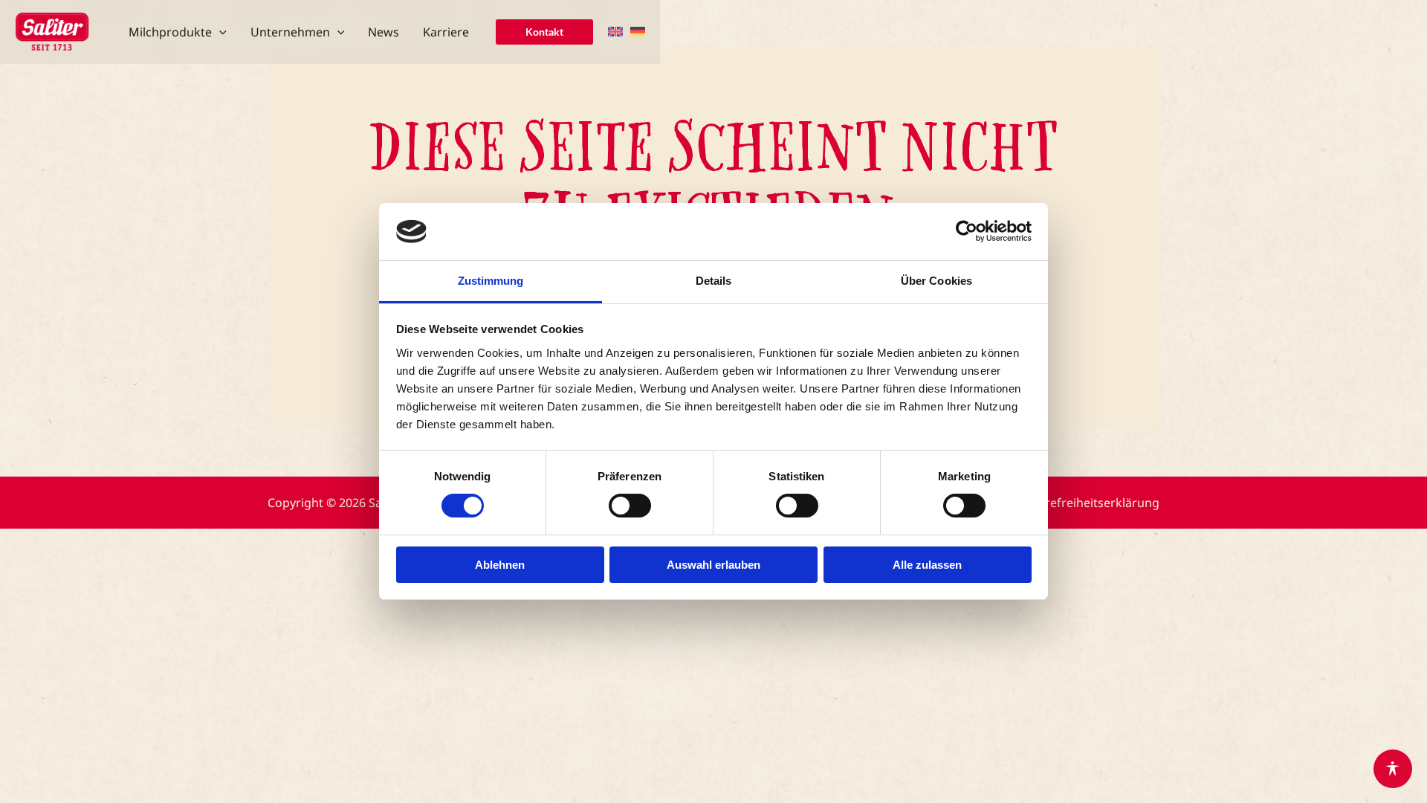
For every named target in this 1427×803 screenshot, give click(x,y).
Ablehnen (500, 564)
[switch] (630, 505)
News (383, 32)
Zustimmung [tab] (491, 280)
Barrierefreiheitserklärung (1085, 502)
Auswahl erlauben (713, 564)
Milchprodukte (170, 32)
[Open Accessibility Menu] (1392, 768)
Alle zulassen (927, 564)
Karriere (446, 32)
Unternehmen (290, 32)
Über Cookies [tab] (936, 280)
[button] (219, 32)
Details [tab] (714, 280)
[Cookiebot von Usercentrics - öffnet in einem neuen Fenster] (967, 231)
